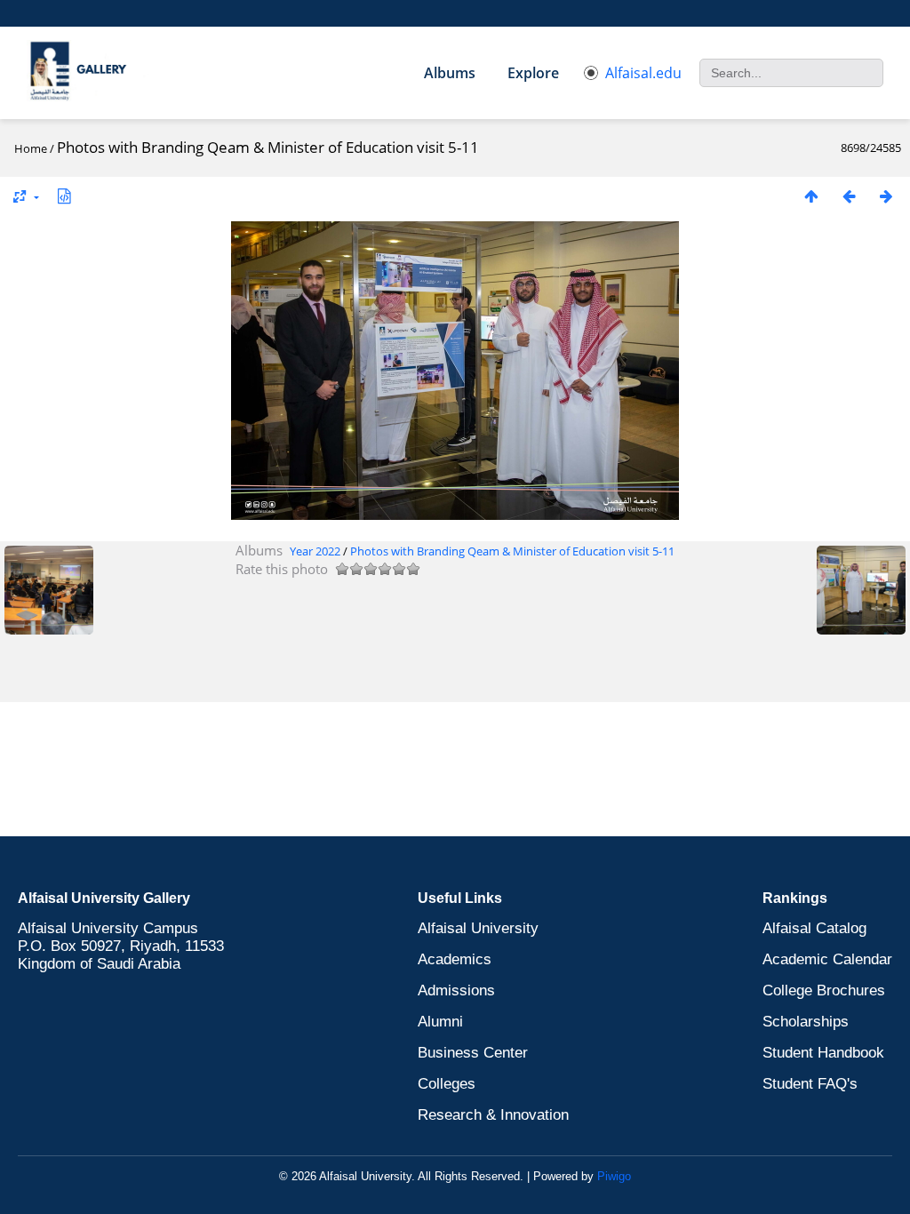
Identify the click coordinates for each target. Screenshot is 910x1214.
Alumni (440, 1021)
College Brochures (823, 990)
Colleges (446, 1083)
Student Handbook (823, 1052)
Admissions (456, 990)
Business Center (473, 1052)
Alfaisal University (478, 928)
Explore (533, 73)
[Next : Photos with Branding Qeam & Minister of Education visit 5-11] (886, 196)
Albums (449, 73)
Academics (454, 959)
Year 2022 (315, 551)
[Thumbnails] (811, 196)
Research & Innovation (493, 1114)
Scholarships (805, 1021)
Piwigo (614, 1176)
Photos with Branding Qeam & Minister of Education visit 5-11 (512, 551)
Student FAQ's (810, 1083)
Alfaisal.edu (643, 73)
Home (30, 148)
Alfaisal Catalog (814, 928)
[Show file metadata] (64, 196)
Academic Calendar (827, 959)
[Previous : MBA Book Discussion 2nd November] (848, 196)
